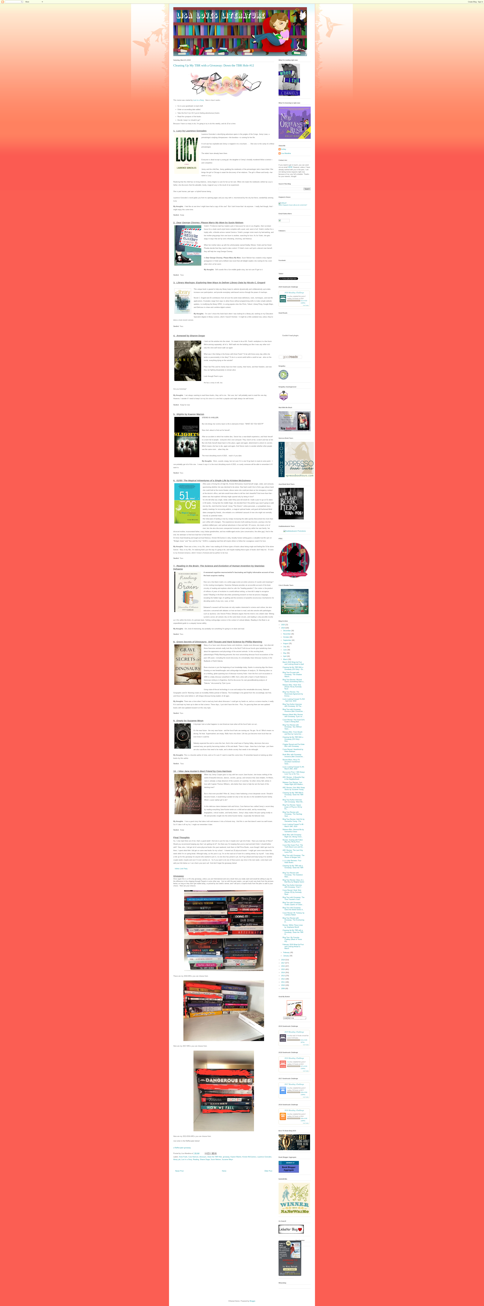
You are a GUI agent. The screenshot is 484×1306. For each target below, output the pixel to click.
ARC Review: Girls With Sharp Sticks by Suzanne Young (294, 789)
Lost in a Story (198, 100)
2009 (283, 988)
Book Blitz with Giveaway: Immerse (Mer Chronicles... (293, 756)
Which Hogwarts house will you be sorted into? (293, 205)
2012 (283, 979)
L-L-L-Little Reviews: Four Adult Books (292, 862)
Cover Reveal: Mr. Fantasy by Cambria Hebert (293, 914)
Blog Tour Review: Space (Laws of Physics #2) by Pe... (292, 807)
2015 (283, 969)
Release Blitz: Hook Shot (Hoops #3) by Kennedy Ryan (292, 687)
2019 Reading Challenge (294, 1031)
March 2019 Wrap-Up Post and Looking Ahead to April (293, 663)
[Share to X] (210, 1153)
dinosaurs (202, 1157)
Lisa (288, 296)
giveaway (226, 1157)
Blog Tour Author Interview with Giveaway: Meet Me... (293, 801)
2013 (283, 976)
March (285, 659)
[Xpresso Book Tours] (296, 477)
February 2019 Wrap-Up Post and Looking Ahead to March (293, 946)
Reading (196, 1159)
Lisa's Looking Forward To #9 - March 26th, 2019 (294, 768)
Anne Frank (183, 1157)
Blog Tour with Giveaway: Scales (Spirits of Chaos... (293, 904)
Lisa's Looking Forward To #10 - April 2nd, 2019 (294, 700)
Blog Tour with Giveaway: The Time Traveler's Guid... (293, 898)
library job (176, 1159)
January (286, 956)
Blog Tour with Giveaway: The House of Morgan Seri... (293, 856)
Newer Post (179, 1171)
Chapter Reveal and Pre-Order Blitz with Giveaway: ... (294, 745)
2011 (283, 982)
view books (306, 305)
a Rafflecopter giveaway (182, 1148)
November (287, 634)
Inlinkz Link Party (181, 869)
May (285, 653)
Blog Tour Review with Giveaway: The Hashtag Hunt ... (292, 814)
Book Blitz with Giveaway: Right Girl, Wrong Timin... (293, 836)
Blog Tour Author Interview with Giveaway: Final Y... (292, 886)
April (285, 656)
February (286, 952)
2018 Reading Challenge (294, 1058)
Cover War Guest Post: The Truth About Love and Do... (293, 846)
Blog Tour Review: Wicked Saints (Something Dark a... (294, 681)
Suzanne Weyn (227, 1159)
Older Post (268, 1171)
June (285, 650)
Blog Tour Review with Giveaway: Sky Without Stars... (292, 727)
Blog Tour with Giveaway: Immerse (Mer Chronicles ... (294, 710)
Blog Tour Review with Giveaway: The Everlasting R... (293, 920)
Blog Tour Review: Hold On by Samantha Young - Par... (294, 820)
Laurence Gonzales (264, 1157)
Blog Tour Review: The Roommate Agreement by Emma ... (293, 694)
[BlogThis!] (208, 1153)
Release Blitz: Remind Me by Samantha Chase (293, 831)
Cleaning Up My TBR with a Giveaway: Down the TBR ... (293, 868)
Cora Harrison (193, 1157)
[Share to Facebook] (213, 1153)
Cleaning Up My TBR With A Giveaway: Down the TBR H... (293, 795)
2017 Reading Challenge (294, 1084)
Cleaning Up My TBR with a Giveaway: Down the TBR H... (293, 932)
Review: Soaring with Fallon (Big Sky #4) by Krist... (293, 841)
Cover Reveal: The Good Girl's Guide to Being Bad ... (294, 721)
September (287, 640)
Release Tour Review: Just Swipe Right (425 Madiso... (293, 783)
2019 (283, 628)
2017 (283, 963)
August (286, 643)
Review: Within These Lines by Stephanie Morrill (293, 926)
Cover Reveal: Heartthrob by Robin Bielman (293, 750)
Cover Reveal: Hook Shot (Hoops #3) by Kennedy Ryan (292, 892)
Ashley (283, 149)
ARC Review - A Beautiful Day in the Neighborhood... (294, 778)
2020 (283, 625)
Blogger (252, 1301)
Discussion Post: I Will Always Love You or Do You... (294, 773)
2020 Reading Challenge (294, 292)
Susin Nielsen (216, 1159)
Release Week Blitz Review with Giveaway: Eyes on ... (293, 716)
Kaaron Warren (236, 1157)
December (287, 631)
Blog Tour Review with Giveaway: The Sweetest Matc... (293, 875)
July (285, 647)
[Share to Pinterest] (215, 1153)
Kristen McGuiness (249, 1157)
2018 (283, 960)
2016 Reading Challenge (294, 1110)
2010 (283, 985)
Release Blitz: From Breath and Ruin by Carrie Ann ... (293, 733)
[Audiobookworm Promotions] (294, 531)
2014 (283, 972)
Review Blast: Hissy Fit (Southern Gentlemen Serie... (291, 762)
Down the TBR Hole (214, 1157)
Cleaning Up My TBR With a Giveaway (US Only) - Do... (293, 668)
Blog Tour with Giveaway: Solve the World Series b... (293, 909)
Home (224, 1171)
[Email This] (206, 1153)
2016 (283, 966)
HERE (290, 167)
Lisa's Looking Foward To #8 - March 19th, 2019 (293, 825)
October (286, 637)
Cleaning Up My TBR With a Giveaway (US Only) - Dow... (293, 739)
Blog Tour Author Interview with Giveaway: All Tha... (293, 705)
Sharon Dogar (205, 1159)
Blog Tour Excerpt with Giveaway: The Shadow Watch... (292, 674)
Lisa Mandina (286, 153)
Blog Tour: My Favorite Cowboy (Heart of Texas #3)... (292, 939)
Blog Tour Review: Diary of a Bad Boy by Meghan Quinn (293, 881)
